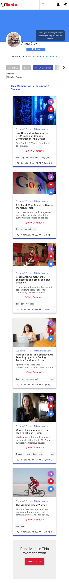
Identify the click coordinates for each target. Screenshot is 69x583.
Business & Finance (24, 129)
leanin (19, 229)
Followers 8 (38, 56)
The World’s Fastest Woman (31, 504)
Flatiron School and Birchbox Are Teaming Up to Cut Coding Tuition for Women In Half (34, 357)
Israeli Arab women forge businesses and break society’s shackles (33, 279)
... (52, 379)
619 (36, 309)
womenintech (32, 157)
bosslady (20, 157)
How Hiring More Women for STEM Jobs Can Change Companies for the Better (32, 136)
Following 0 (51, 56)
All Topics (13, 68)
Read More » (34, 110)
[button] (43, 5)
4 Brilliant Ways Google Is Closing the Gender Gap (34, 207)
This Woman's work (43, 68)
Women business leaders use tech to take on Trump (32, 431)
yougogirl (45, 157)
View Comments (35, 150)
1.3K (36, 163)
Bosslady (20, 454)
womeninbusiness (35, 454)
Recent (26, 68)
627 (36, 234)
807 (36, 531)
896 (36, 384)
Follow (36, 49)
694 (36, 459)
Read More (34, 561)
